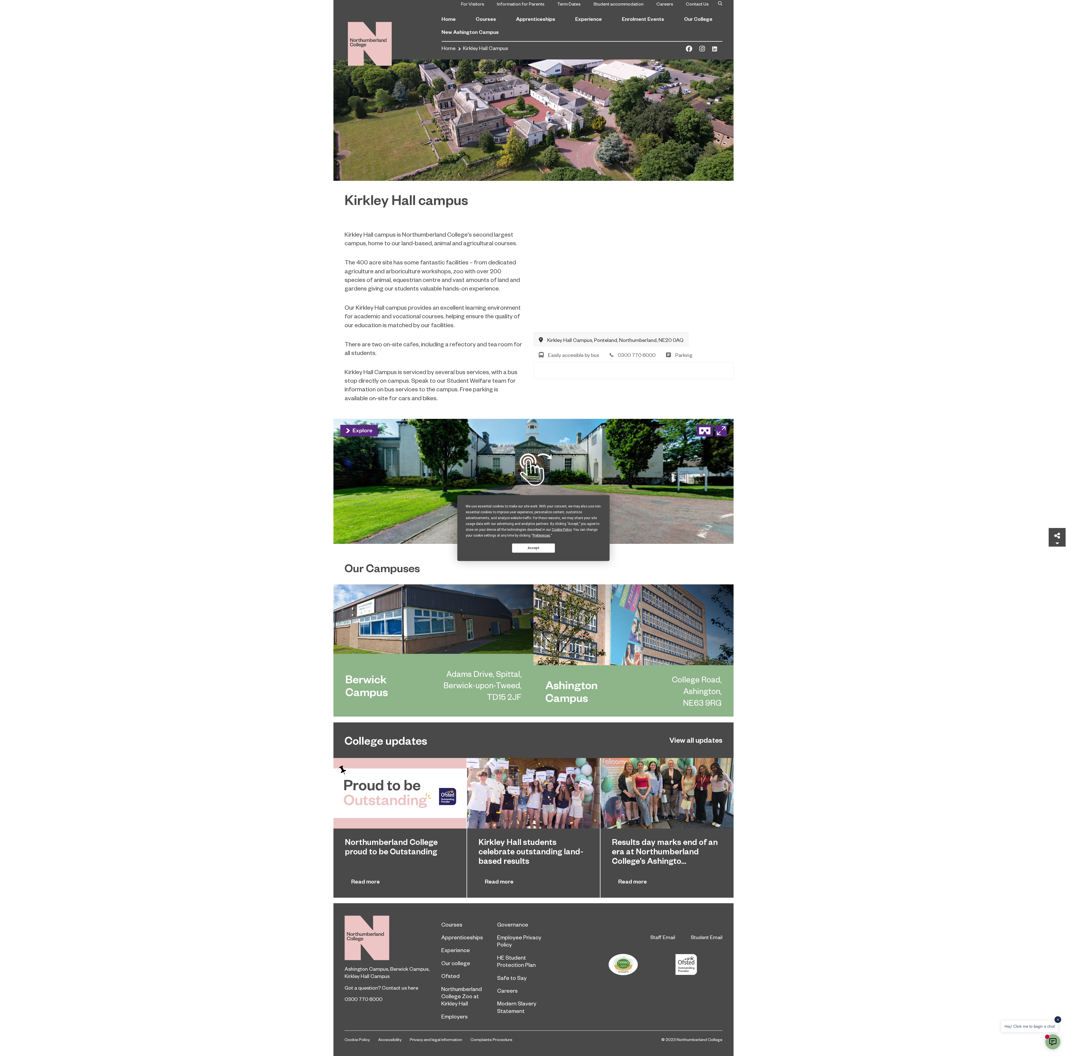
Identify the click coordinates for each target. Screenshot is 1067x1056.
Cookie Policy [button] (562, 530)
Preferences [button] (541, 535)
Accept (533, 548)
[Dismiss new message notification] (1057, 1019)
